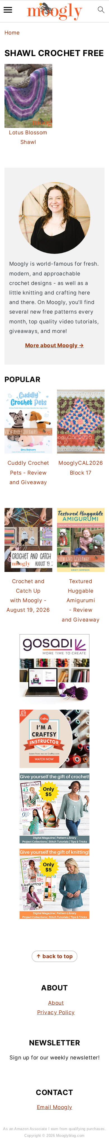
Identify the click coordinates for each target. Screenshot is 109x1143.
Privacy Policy (56, 1012)
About (56, 1003)
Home (12, 32)
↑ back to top (54, 956)
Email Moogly (54, 1107)
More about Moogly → (54, 345)
